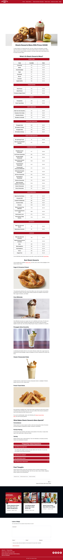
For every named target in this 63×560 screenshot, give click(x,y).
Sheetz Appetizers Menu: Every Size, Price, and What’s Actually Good (13, 507)
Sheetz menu (28, 262)
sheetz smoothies (32, 476)
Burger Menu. (46, 256)
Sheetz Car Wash (54, 1)
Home (23, 1)
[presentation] (14, 497)
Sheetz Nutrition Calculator (38, 1)
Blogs (60, 1)
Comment (14, 526)
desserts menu (16, 476)
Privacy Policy (9, 550)
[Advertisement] (31, 11)
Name (13, 540)
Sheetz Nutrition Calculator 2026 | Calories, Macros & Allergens (11, 554)
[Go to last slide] (7, 503)
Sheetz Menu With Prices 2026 (8, 552)
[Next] (56, 503)
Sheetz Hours (47, 1)
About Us (4, 550)
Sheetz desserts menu (24, 476)
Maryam (9, 510)
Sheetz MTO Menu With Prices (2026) (43, 482)
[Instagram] (58, 553)
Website (40, 540)
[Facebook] (53, 553)
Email (27, 540)
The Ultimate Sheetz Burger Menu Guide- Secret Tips (30, 507)
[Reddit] (61, 553)
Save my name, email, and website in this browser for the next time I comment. (27, 542)
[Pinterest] (56, 553)
